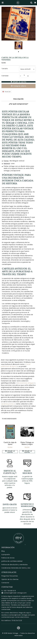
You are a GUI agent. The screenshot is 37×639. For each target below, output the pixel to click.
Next (33, 437)
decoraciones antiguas (26, 383)
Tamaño (4, 69)
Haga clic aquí (24, 613)
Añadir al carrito (28, 451)
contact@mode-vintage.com (20, 615)
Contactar (5, 583)
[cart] (35, 2)
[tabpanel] (18, 45)
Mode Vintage (13, 633)
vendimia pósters (7, 404)
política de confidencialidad (11, 561)
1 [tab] (19, 52)
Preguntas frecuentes (9, 576)
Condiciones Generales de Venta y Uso (15, 568)
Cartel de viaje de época (10, 443)
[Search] (31, 2)
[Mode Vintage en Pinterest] (18, 629)
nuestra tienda (25, 598)
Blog (3, 551)
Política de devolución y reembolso (14, 565)
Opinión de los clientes (9, 579)
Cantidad (4, 76)
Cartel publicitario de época (15, 365)
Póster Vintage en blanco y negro (27, 443)
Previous (3, 437)
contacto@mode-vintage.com (15, 593)
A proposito (5, 554)
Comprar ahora (19, 86)
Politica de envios (8, 558)
